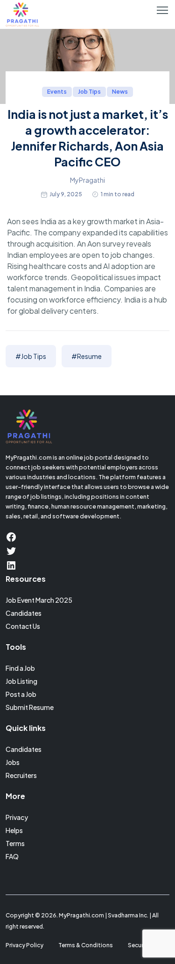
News (120, 91)
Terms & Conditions (85, 945)
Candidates (24, 613)
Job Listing (21, 681)
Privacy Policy (24, 945)
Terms (15, 843)
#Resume (86, 356)
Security (139, 945)
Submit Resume (30, 707)
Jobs (13, 762)
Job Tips (89, 91)
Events (57, 91)
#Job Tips (30, 356)
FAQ (12, 856)
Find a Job (20, 668)
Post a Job (21, 694)
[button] (162, 10)
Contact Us (23, 626)
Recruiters (21, 775)
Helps (14, 830)
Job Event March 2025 (39, 600)
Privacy (17, 817)
